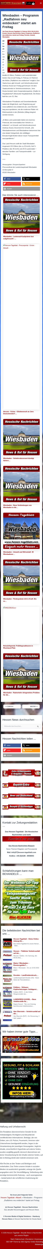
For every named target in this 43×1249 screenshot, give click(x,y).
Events (4, 33)
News (23, 33)
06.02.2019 (35, 31)
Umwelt (32, 35)
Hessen (9, 33)
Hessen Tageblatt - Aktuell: (11, 1197)
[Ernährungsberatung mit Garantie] (21, 1080)
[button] (12, 179)
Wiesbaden (5, 37)
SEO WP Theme (12, 1242)
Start (12, 1239)
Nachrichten (17, 33)
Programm (29, 33)
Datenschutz (19, 1239)
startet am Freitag (18, 35)
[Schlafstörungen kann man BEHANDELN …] (21, 899)
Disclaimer (29, 1239)
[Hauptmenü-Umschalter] (41, 3)
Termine (26, 35)
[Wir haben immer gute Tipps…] (21, 1044)
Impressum (39, 1239)
